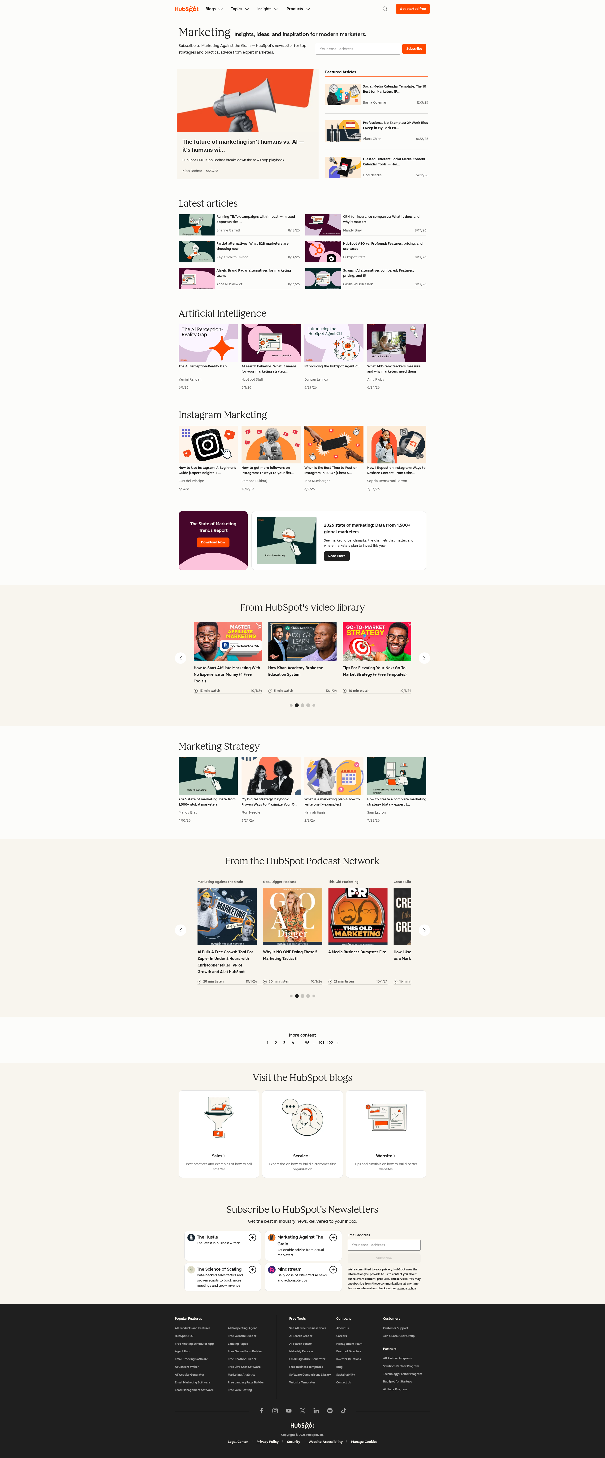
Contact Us (343, 1382)
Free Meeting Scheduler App (194, 1343)
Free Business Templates (306, 1367)
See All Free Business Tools (307, 1328)
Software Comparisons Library (310, 1374)
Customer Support (395, 1328)
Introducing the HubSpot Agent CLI (332, 366)
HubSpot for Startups (397, 1381)
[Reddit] (330, 1411)
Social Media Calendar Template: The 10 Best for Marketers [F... (394, 89)
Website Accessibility (326, 1442)
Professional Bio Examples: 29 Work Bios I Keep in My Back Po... (395, 125)
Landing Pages (238, 1343)
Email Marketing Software (192, 1382)
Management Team (349, 1343)
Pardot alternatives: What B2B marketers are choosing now (252, 246)
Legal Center (238, 1442)
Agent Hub (182, 1351)
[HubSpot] (302, 1425)
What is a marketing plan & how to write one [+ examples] (332, 802)
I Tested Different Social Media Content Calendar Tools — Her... (394, 161)
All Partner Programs (397, 1358)
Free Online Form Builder (245, 1351)
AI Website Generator (189, 1374)
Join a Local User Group (399, 1336)
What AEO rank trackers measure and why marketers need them (393, 369)
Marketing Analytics (241, 1374)
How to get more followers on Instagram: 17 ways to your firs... (268, 470)
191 (321, 1043)
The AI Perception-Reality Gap (203, 366)
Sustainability (345, 1374)
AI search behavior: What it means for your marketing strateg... (269, 369)
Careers (341, 1336)
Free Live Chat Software (244, 1367)
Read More (337, 556)
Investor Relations (348, 1359)
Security (293, 1442)
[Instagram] (275, 1411)
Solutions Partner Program (401, 1366)
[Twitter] (302, 1411)
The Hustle (207, 1237)
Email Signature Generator (307, 1359)
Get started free (413, 9)
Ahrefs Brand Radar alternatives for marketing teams (253, 273)
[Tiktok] (344, 1411)
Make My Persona (301, 1351)
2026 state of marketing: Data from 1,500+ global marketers (207, 802)
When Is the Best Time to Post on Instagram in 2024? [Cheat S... (330, 470)
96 (307, 1043)
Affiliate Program (395, 1389)
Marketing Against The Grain (300, 1241)
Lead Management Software (194, 1390)
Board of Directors (348, 1351)
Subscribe (384, 1258)
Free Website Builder (242, 1336)
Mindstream (289, 1269)
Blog (339, 1367)
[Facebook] (261, 1411)
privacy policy (406, 1288)
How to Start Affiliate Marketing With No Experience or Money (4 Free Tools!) (227, 674)
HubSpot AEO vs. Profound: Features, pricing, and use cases (383, 246)
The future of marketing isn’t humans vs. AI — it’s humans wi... (243, 145)
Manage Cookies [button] (364, 1442)
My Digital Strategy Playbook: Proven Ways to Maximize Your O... (269, 802)
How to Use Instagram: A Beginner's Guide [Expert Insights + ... (207, 470)
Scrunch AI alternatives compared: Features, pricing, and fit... (378, 273)
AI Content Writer (187, 1367)
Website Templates (302, 1382)
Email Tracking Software (191, 1359)
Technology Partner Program (402, 1374)
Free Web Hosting (240, 1390)
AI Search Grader (300, 1336)
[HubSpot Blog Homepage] (187, 9)
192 (330, 1043)
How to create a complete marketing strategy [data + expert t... (396, 802)
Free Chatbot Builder (242, 1359)
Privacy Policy (268, 1442)
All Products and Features (192, 1328)
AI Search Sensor (300, 1343)
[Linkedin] (316, 1411)
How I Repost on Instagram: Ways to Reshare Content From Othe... (396, 470)
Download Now (213, 542)
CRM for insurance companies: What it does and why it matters (381, 219)
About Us (342, 1328)
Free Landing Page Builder (246, 1382)
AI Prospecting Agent (242, 1328)
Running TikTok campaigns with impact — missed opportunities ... (255, 219)
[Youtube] (289, 1411)
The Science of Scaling (219, 1269)
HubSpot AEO (184, 1336)
